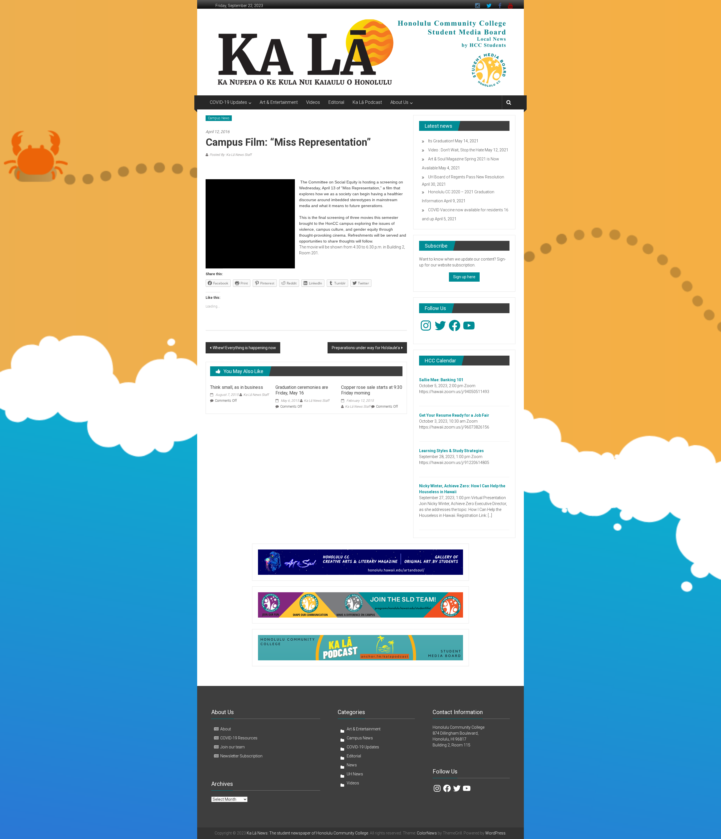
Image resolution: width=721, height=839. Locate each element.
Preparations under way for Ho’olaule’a (366, 348)
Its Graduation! (441, 141)
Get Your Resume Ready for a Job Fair (454, 415)
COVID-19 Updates (228, 102)
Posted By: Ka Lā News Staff (231, 155)
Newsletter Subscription (241, 756)
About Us (399, 102)
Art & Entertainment (279, 102)
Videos (313, 102)
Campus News (219, 118)
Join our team (232, 747)
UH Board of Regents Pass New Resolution (466, 177)
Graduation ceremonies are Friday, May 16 (301, 390)
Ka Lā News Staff (256, 395)
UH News (355, 774)
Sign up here (464, 277)
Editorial (336, 102)
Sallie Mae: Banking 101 (441, 380)
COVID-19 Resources (238, 738)
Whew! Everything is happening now (244, 348)
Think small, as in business (236, 387)
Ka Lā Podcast (367, 102)
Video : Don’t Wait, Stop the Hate (456, 150)
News (352, 765)
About (225, 729)
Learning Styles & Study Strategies (451, 450)
